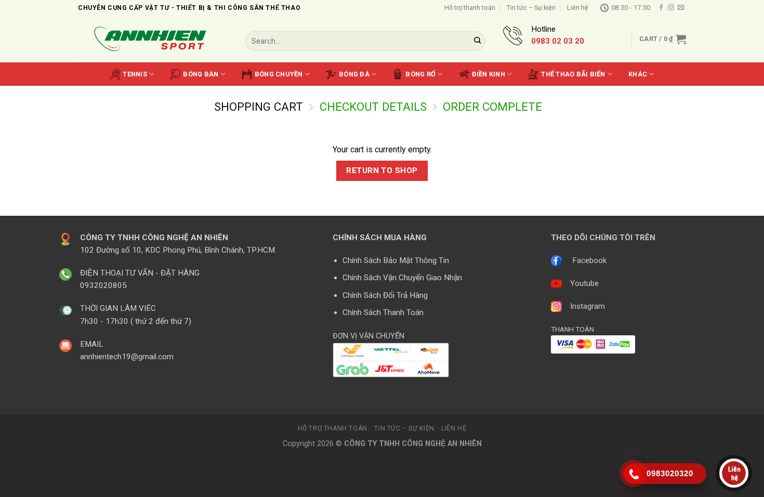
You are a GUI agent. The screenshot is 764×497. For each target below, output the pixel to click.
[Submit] (477, 41)
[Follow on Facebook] (661, 7)
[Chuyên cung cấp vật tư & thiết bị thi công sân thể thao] (154, 39)
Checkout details (373, 106)
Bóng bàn (200, 74)
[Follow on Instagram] (671, 7)
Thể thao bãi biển (573, 74)
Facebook (589, 260)
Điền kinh (488, 74)
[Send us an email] (681, 7)
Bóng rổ (420, 74)
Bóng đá (354, 74)
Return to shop (382, 170)
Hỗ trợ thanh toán (469, 7)
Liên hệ (577, 7)
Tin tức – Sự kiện (531, 7)
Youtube (584, 283)
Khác (637, 74)
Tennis (135, 74)
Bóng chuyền (279, 74)
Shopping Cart (258, 106)
